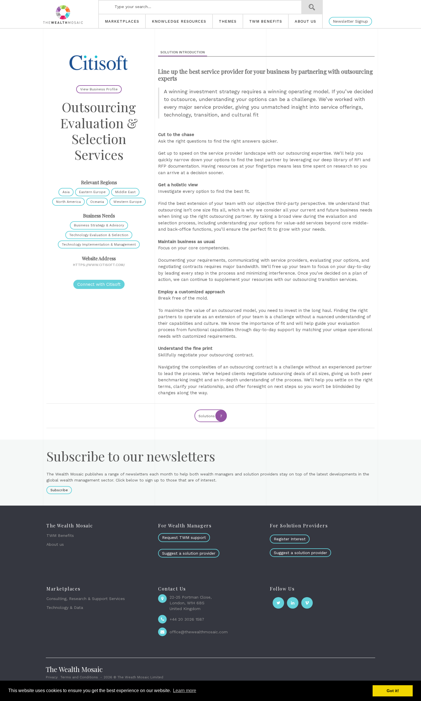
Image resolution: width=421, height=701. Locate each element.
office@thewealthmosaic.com (199, 632)
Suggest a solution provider (188, 553)
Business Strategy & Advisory (99, 225)
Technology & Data (64, 607)
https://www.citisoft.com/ (99, 265)
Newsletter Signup (350, 21)
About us (55, 544)
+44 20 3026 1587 (187, 619)
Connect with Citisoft (99, 284)
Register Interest (290, 539)
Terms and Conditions (79, 677)
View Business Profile (99, 89)
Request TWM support (184, 537)
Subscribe (59, 490)
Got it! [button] (393, 690)
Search (312, 7)
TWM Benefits (60, 535)
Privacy (52, 677)
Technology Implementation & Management (99, 244)
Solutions (210, 416)
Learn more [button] (184, 690)
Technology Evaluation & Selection (98, 235)
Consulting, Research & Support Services (85, 598)
